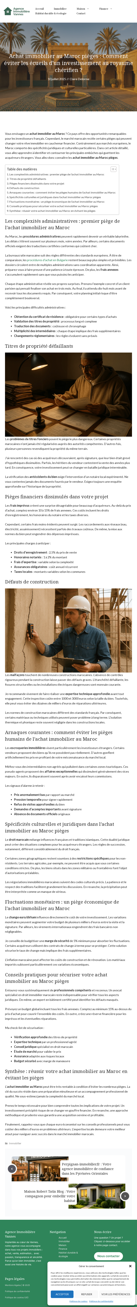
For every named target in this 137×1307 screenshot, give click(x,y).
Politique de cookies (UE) (16, 1297)
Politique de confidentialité (101, 1301)
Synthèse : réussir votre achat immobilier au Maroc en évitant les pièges (52, 210)
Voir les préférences (115, 1294)
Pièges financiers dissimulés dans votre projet (36, 183)
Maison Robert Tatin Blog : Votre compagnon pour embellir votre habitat (49, 1196)
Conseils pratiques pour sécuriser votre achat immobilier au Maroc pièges (53, 206)
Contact (81, 13)
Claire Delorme (79, 79)
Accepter (62, 1294)
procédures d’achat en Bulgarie (47, 260)
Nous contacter (108, 1256)
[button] (130, 1266)
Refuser (86, 1294)
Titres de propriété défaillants (27, 178)
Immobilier (60, 8)
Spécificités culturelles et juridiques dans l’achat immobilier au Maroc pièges (55, 197)
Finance (103, 8)
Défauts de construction (24, 187)
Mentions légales (13, 1285)
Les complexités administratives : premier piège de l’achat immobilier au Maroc (56, 174)
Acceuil (39, 8)
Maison (81, 8)
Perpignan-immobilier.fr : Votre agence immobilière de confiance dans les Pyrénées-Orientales (88, 1169)
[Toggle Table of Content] (112, 169)
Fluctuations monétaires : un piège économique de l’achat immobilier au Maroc (57, 201)
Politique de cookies (79, 1301)
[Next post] (125, 1196)
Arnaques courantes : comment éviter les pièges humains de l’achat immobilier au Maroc (62, 192)
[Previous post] (12, 1169)
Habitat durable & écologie (50, 13)
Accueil (62, 1237)
